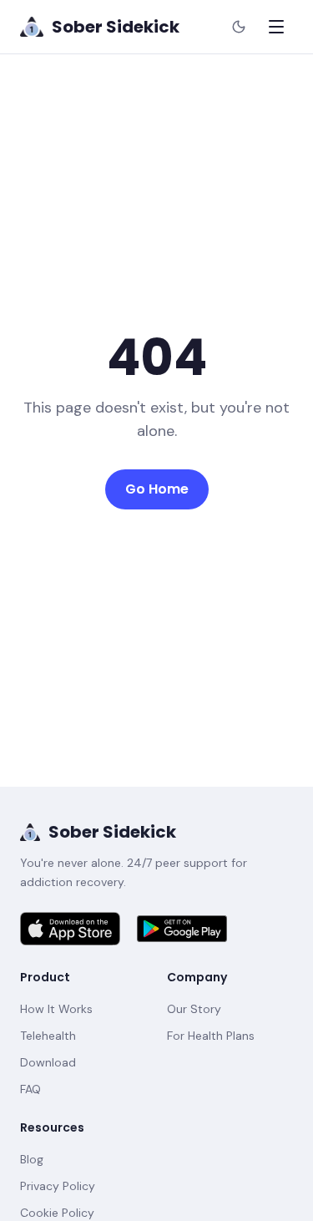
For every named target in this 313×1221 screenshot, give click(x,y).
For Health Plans (211, 1035)
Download (48, 1062)
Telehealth (48, 1035)
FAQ (30, 1089)
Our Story (194, 1008)
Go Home (157, 489)
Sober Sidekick (112, 832)
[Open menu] (276, 26)
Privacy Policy (57, 1185)
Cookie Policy (57, 1212)
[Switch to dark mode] (239, 27)
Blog (31, 1159)
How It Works (56, 1008)
